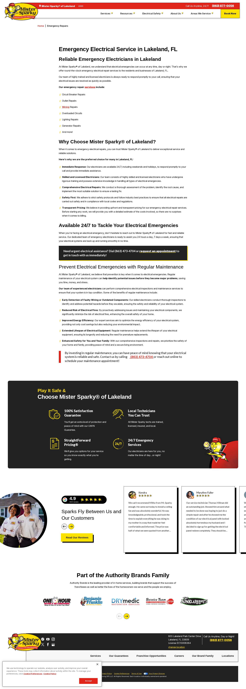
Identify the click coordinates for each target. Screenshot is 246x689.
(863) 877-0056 (223, 6)
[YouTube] (48, 639)
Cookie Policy (49, 674)
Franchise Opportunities (151, 656)
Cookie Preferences (32, 674)
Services (95, 656)
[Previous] (64, 526)
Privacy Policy (106, 674)
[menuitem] (107, 13)
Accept (88, 681)
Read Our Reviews (77, 537)
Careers (179, 656)
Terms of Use (136, 674)
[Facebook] (48, 644)
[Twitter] (42, 644)
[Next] (71, 526)
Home (41, 25)
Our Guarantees (118, 656)
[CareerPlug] (42, 639)
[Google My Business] (53, 644)
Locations (228, 656)
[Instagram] (53, 639)
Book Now (230, 13)
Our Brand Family (203, 656)
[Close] (97, 664)
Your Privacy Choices (156, 674)
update (80, 6)
